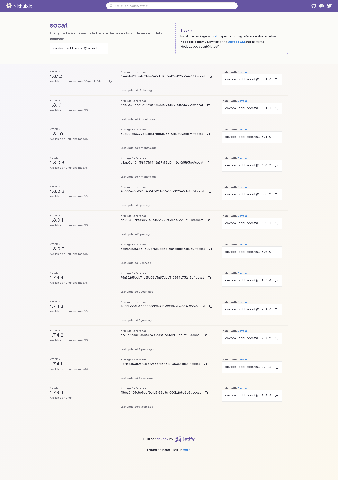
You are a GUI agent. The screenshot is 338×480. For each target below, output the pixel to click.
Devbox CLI (236, 41)
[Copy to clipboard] (103, 48)
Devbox (242, 72)
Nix (216, 36)
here (186, 450)
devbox (162, 439)
